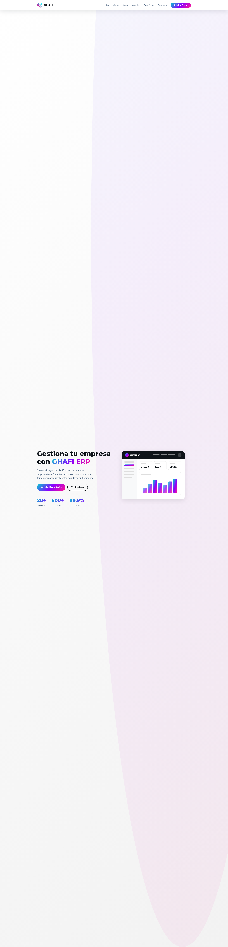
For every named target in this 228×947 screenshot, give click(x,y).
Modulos (135, 5)
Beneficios (149, 5)
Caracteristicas (120, 5)
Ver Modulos (77, 487)
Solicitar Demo (180, 5)
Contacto (162, 5)
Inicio (106, 5)
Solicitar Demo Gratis (51, 487)
